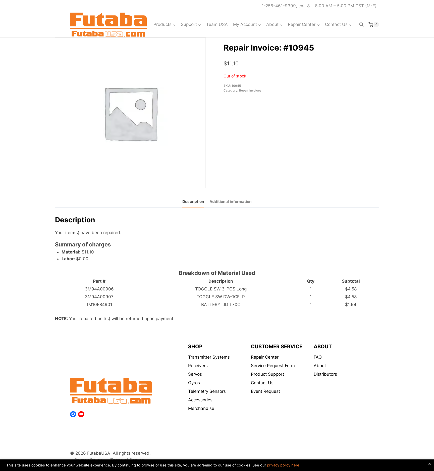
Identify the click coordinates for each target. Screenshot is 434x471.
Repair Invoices (250, 90)
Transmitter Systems (209, 357)
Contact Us (262, 382)
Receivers (198, 365)
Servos (195, 374)
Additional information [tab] (230, 201)
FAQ (318, 357)
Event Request (265, 391)
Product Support (267, 374)
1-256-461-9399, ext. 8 (286, 5)
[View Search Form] (361, 24)
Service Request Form (273, 365)
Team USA (217, 24)
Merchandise (201, 408)
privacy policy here (283, 465)
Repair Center (265, 357)
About (320, 365)
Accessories (200, 399)
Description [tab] (193, 201)
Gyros (194, 382)
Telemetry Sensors (207, 391)
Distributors (325, 374)
